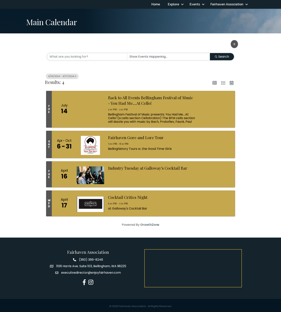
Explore (173, 4)
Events (195, 4)
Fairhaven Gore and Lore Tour (136, 137)
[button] (234, 44)
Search (223, 56)
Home (155, 4)
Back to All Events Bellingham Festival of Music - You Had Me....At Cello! (150, 100)
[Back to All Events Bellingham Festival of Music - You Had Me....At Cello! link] (90, 109)
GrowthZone (149, 225)
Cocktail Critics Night (127, 197)
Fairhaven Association (226, 4)
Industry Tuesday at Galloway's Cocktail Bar (147, 168)
